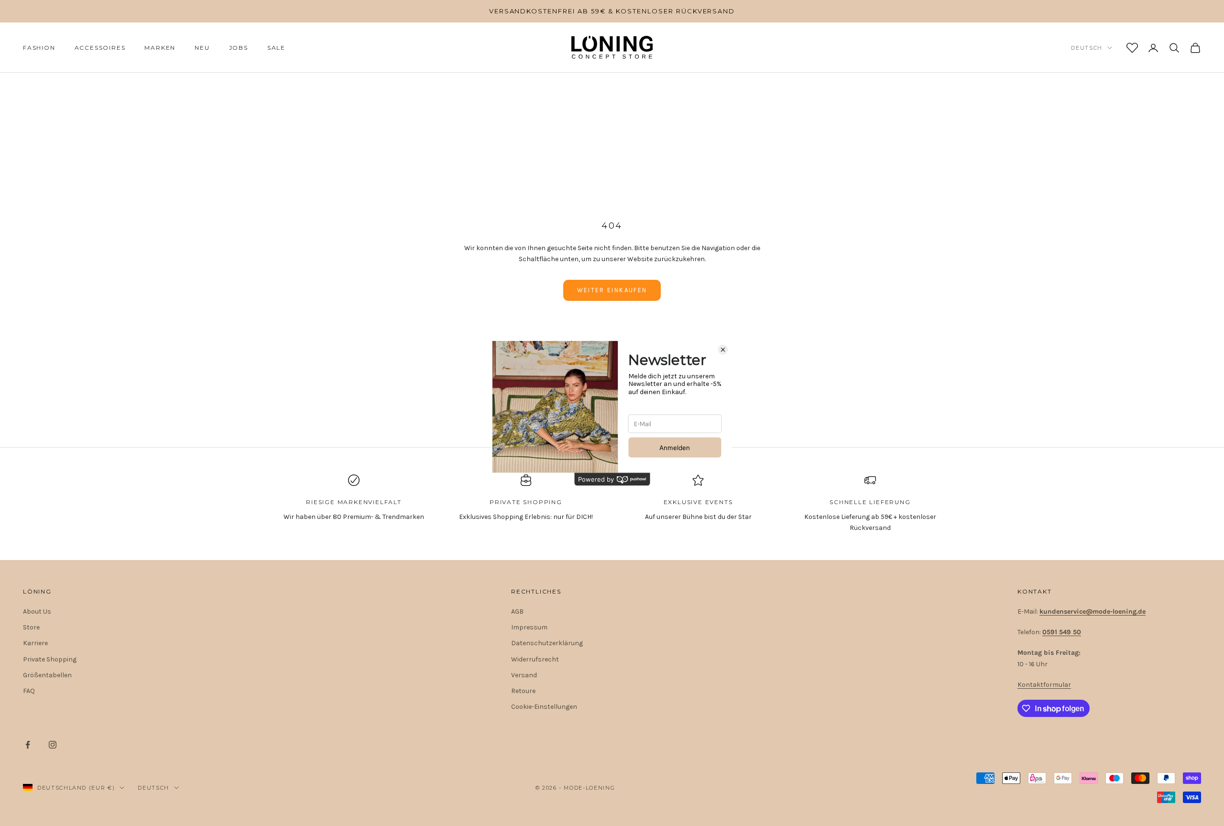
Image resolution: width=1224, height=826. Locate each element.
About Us (37, 611)
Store (31, 627)
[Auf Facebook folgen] (28, 744)
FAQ (29, 691)
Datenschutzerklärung (547, 643)
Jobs (238, 47)
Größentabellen (47, 675)
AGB (517, 611)
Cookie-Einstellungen (544, 707)
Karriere (35, 643)
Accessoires (100, 47)
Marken (159, 47)
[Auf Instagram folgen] (52, 744)
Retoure (523, 691)
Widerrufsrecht (535, 659)
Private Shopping (49, 659)
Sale (276, 47)
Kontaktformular (1044, 685)
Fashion (39, 47)
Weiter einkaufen (612, 290)
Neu (202, 47)
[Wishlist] (1132, 48)
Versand (524, 675)
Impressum (529, 627)
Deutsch (1087, 47)
